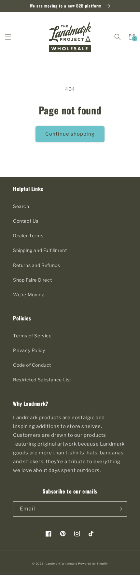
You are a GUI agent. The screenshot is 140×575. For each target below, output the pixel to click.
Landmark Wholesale (61, 563)
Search (21, 206)
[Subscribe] (119, 509)
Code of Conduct (32, 365)
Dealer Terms (28, 235)
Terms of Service (32, 335)
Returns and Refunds (36, 265)
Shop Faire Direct (32, 280)
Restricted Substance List (42, 379)
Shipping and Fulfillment (40, 250)
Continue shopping (70, 134)
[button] (8, 37)
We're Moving (28, 294)
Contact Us (25, 221)
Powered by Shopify (93, 563)
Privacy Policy (29, 350)
